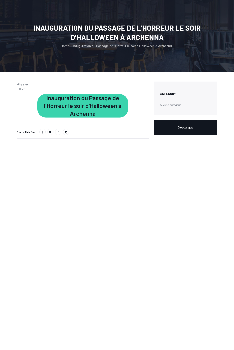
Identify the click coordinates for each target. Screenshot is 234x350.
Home (65, 46)
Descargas (185, 127)
